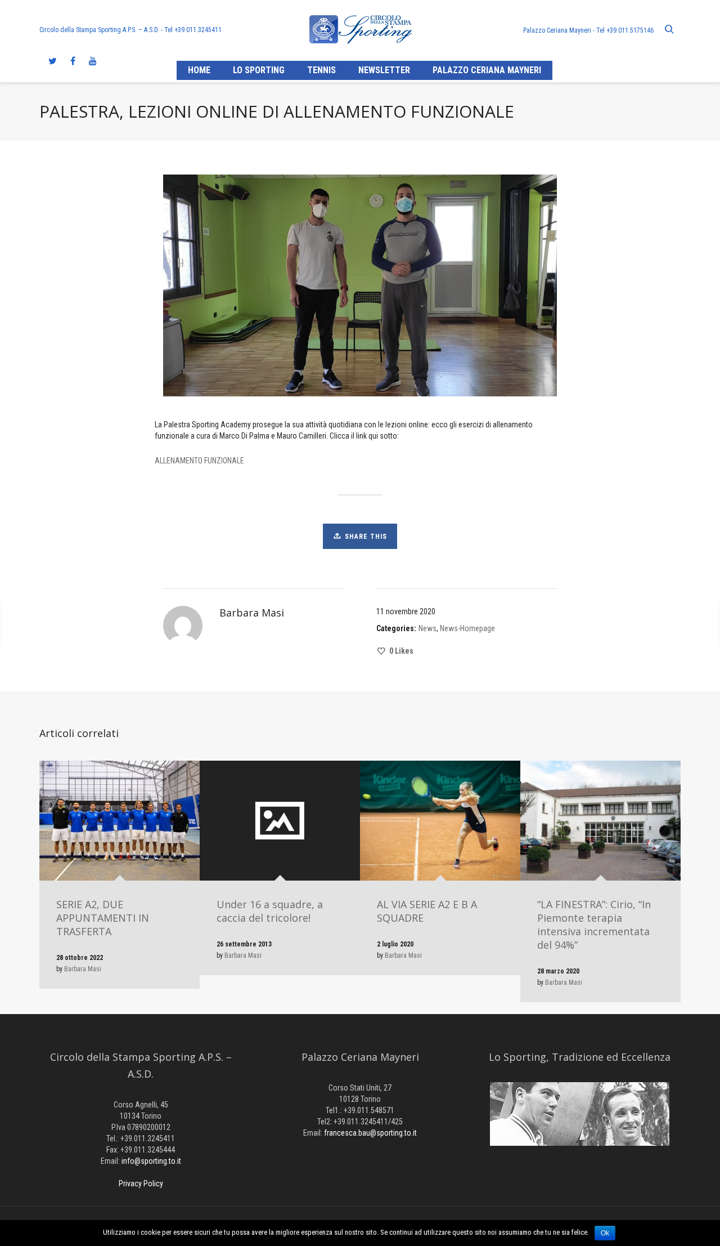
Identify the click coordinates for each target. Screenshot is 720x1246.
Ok (605, 1233)
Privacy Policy (141, 1183)
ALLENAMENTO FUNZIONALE (199, 460)
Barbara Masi (82, 969)
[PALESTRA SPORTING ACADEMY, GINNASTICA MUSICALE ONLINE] (156, 623)
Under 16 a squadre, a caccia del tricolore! (270, 911)
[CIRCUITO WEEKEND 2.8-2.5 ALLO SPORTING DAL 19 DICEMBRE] (570, 623)
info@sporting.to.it (151, 1160)
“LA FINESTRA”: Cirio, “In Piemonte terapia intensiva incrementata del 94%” (594, 924)
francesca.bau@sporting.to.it (370, 1132)
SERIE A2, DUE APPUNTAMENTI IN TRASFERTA (102, 917)
